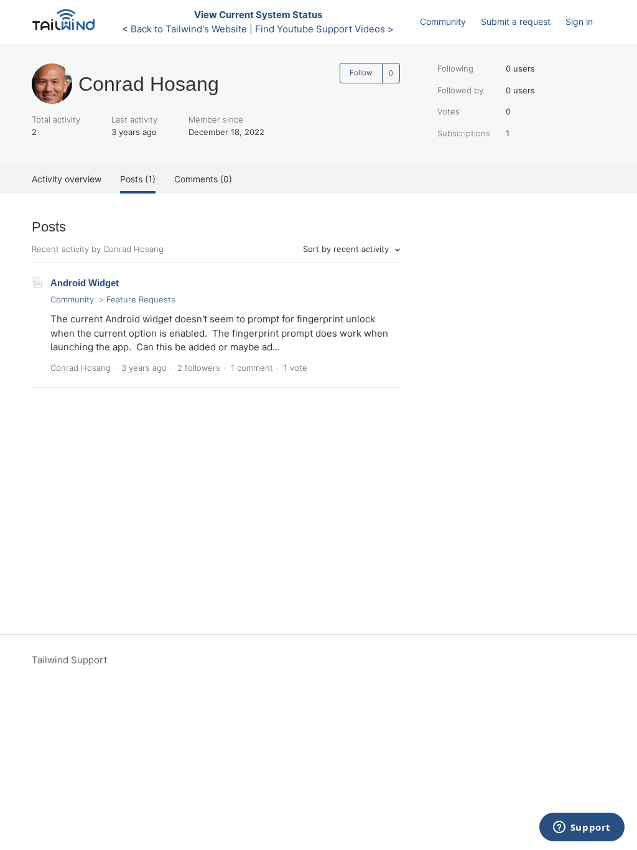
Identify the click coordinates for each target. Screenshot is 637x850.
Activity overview (66, 179)
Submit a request (516, 21)
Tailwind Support (69, 660)
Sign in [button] (579, 21)
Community (443, 21)
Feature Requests (140, 299)
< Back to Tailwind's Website (184, 29)
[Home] (67, 28)
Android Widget (84, 283)
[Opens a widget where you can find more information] (582, 828)
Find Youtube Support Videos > (324, 29)
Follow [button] (361, 72)
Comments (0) (203, 179)
